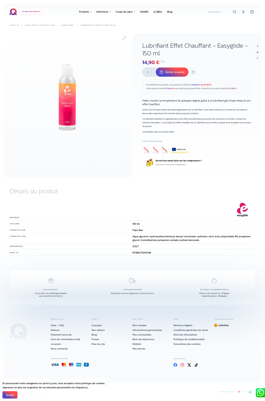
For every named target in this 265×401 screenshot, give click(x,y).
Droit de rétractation (185, 334)
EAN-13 (14, 252)
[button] (85, 11)
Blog (94, 334)
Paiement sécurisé (61, 334)
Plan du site (98, 344)
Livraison (56, 344)
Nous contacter (59, 348)
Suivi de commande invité (65, 339)
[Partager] (257, 46)
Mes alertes (138, 348)
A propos (97, 325)
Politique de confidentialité (188, 339)
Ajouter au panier (175, 72)
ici (86, 387)
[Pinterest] (257, 58)
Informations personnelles (147, 330)
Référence (16, 246)
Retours (55, 330)
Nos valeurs (98, 330)
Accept (10, 395)
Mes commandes (141, 334)
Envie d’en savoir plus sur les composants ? (179, 162)
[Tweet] (257, 52)
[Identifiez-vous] (243, 12)
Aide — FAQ (57, 325)
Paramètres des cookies (186, 344)
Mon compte (139, 325)
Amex (78, 364)
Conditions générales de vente (190, 330)
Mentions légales (182, 325)
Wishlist (136, 344)
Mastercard (63, 364)
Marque (15, 217)
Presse (95, 339)
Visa (55, 364)
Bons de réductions (143, 339)
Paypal (86, 364)
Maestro (71, 364)
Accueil (18, 331)
